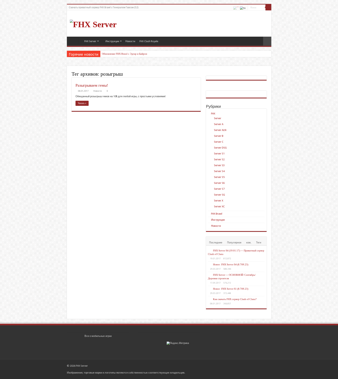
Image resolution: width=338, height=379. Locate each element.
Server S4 (219, 171)
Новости (130, 41)
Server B (218, 135)
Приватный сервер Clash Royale (169, 61)
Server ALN (220, 130)
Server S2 (219, 159)
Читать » (82, 103)
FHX (213, 113)
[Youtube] (259, 365)
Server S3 (219, 165)
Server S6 (219, 182)
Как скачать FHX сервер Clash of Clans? (235, 299)
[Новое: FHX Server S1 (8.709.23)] (209, 288)
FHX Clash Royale (148, 41)
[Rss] (247, 365)
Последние (215, 242)
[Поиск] (268, 7)
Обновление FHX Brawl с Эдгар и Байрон (124, 53)
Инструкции (112, 41)
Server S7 (219, 188)
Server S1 (219, 153)
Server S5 (219, 177)
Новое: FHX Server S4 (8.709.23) (230, 264)
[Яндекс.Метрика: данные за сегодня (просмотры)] (178, 343)
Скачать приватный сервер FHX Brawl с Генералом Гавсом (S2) (103, 7)
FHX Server (90, 41)
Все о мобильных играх (98, 336)
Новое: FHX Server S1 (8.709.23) (230, 288)
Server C (218, 141)
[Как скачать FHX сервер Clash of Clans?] (209, 299)
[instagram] (262, 365)
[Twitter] (255, 365)
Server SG (219, 194)
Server (217, 118)
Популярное (234, 242)
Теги (258, 242)
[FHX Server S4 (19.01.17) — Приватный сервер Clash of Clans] (209, 250)
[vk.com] (266, 365)
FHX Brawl (216, 213)
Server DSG (220, 147)
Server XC (219, 206)
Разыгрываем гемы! (92, 85)
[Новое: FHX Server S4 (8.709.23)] (209, 264)
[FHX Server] (93, 23)
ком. (248, 242)
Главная (74, 41)
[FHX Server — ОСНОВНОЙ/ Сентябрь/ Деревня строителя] (209, 274)
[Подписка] (200, 73)
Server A (218, 124)
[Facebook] (251, 365)
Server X (218, 200)
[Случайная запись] (267, 41)
